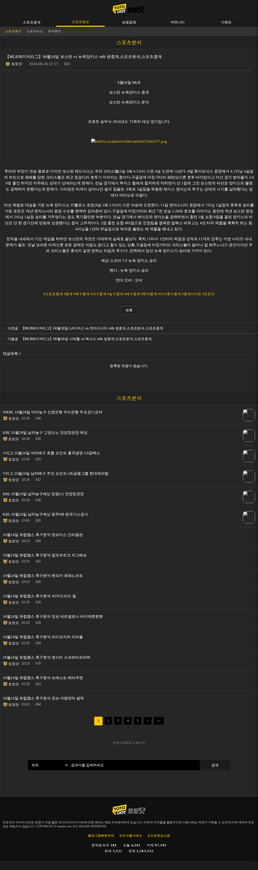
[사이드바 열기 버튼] (250, 9)
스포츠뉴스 (34, 31)
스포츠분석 (13, 31)
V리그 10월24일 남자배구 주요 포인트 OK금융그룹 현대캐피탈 (55, 473)
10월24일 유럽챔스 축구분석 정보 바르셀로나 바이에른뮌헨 (53, 616)
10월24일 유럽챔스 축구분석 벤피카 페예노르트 (43, 576)
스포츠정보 (80, 22)
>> (159, 721)
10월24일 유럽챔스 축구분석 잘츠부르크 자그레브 (45, 555)
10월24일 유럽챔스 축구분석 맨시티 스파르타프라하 (46, 657)
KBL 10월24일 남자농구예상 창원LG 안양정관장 (43, 494)
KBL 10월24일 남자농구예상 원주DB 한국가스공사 (45, 514)
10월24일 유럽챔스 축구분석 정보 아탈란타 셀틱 (43, 698)
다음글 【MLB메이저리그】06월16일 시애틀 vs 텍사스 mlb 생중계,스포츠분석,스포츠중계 (79, 339)
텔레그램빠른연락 (101, 835)
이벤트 (226, 22)
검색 (214, 765)
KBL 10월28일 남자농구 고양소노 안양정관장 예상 (45, 433)
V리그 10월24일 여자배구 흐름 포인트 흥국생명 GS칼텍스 (51, 453)
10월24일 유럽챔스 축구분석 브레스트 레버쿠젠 (43, 678)
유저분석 (54, 31)
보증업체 (129, 22)
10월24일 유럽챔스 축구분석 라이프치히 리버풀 (43, 637)
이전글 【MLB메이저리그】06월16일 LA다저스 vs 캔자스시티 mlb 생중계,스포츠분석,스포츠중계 (84, 328)
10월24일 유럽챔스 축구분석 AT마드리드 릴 (39, 596)
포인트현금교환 (158, 835)
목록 (129, 310)
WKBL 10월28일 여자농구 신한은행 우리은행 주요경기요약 (52, 412)
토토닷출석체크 (130, 835)
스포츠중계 (32, 22)
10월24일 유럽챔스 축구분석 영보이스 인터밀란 (43, 535)
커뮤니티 (178, 22)
